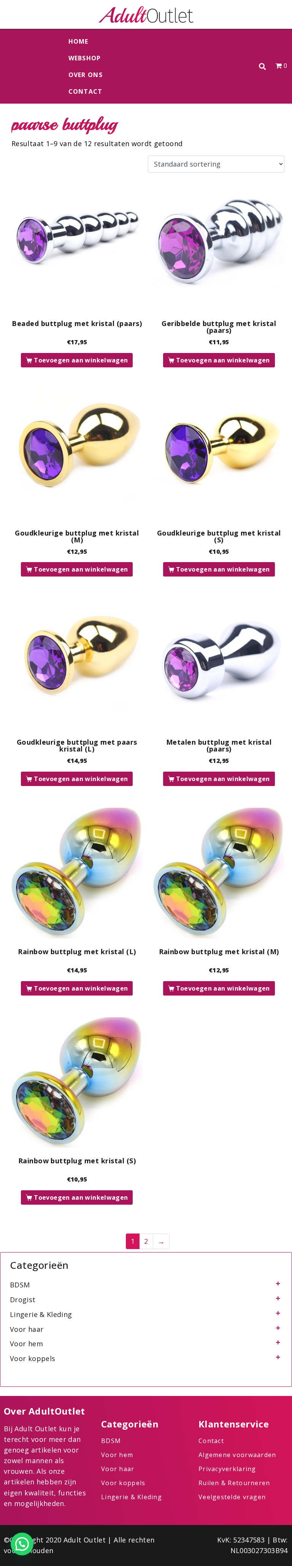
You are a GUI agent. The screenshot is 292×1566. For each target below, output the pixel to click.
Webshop (84, 58)
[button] (262, 66)
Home (78, 41)
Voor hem (26, 1343)
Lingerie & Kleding (41, 1314)
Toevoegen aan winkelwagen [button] (81, 360)
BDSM (20, 1284)
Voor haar (26, 1329)
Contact (85, 91)
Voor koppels (32, 1358)
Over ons (85, 75)
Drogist (23, 1299)
